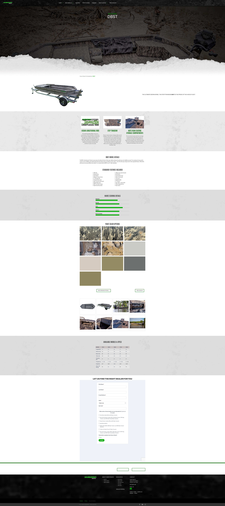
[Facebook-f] (139, 504)
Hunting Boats (89, 76)
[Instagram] (145, 504)
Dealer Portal (120, 489)
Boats (84, 76)
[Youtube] (142, 504)
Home (81, 76)
